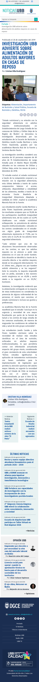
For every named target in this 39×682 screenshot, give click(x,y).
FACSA (22, 110)
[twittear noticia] (25, 115)
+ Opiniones (29, 594)
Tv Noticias (19, 627)
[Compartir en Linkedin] (28, 115)
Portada (19, 624)
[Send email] (32, 115)
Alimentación (16, 105)
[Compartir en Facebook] (21, 115)
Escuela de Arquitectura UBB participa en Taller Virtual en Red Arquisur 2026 (18, 522)
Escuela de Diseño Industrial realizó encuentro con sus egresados (29, 428)
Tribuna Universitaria (19, 630)
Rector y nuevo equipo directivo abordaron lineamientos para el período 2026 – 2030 (19, 462)
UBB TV (19, 641)
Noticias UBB (19, 635)
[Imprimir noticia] (35, 115)
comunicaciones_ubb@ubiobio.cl (19, 614)
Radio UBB (19, 638)
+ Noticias (30, 531)
